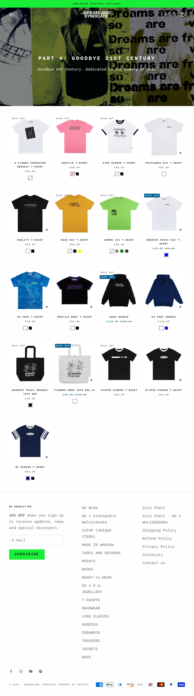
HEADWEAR (91, 608)
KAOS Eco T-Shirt (75, 240)
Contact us (153, 563)
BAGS (86, 657)
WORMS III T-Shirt (119, 240)
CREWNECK (91, 633)
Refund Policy (157, 539)
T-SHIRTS (91, 600)
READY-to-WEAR (96, 577)
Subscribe (27, 554)
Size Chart (153, 508)
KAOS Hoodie (119, 317)
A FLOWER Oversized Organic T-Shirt (30, 165)
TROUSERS (91, 641)
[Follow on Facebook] (11, 671)
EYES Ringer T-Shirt (119, 163)
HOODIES (90, 624)
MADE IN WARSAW (98, 545)
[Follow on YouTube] (31, 671)
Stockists (152, 555)
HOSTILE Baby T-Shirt (74, 317)
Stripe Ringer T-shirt (119, 390)
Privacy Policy (158, 547)
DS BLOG (90, 508)
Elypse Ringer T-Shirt (164, 390)
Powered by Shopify (73, 684)
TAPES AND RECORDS (101, 553)
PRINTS (88, 561)
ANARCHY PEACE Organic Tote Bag (30, 392)
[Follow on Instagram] (21, 671)
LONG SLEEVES (95, 616)
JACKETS (90, 649)
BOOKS (87, 569)
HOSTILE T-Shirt (75, 163)
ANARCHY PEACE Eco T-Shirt (163, 242)
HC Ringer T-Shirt (30, 467)
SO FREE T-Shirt (30, 317)
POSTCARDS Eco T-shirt (164, 163)
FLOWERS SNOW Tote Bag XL (75, 390)
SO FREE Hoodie (164, 317)
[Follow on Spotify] (40, 671)
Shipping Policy (159, 530)
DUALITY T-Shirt (30, 240)
